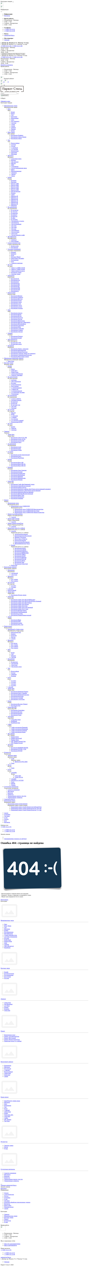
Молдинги (7, 1174)
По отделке (7, 976)
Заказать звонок (5, 834)
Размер (6, 930)
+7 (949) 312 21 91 (9, 29)
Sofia (5, 943)
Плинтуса (7, 1177)
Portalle (6, 972)
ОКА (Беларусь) (9, 946)
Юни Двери (7, 926)
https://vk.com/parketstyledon (12, 1244)
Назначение (7, 1065)
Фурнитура (7, 1220)
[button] (5, 66)
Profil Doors (7, 940)
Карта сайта (7, 1205)
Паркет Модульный (10, 1038)
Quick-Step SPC (8, 1115)
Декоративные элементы (11, 1181)
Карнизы (6, 1176)
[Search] (18, 93)
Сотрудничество (9, 1194)
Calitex (6, 1118)
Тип (5, 927)
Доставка (7, 816)
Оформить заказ (5, 101)
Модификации (8, 933)
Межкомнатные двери (10, 1216)
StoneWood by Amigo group (12, 1101)
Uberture (6, 944)
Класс (6, 1108)
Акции (6, 813)
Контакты (7, 15)
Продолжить (4, 899)
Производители (8, 1207)
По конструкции (9, 973)
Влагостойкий (8, 1071)
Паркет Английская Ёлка (11, 1036)
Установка (7, 814)
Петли (6, 1147)
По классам (7, 1068)
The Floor (7, 1121)
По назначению (8, 932)
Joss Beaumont (8, 1004)
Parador (6, 1007)
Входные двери (8, 1217)
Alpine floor (7, 1002)
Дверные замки (8, 1145)
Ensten (6, 1113)
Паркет (6, 1219)
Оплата (6, 819)
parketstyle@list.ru (9, 35)
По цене (6, 938)
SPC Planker (7, 1119)
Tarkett (6, 1076)
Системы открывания (10, 936)
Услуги (6, 1196)
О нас (6, 817)
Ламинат (6, 1214)
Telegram (6, 1262)
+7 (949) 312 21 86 (9, 31)
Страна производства (10, 935)
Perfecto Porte (8, 941)
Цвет (5, 924)
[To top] (1, 1184)
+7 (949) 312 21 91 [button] (6, 1250)
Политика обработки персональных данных (17, 1202)
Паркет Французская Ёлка (12, 1039)
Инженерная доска (9, 1035)
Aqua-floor (7, 1116)
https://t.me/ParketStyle (10, 1245)
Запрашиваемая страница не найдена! (15, 838)
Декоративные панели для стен (13, 1179)
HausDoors (7, 947)
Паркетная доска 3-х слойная (12, 1041)
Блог (5, 820)
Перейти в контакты (7, 65)
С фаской (7, 1070)
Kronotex (6, 1009)
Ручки (6, 1148)
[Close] (1, 11)
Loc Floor (7, 1006)
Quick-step (7, 1010)
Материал (7, 929)
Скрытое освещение (10, 1173)
